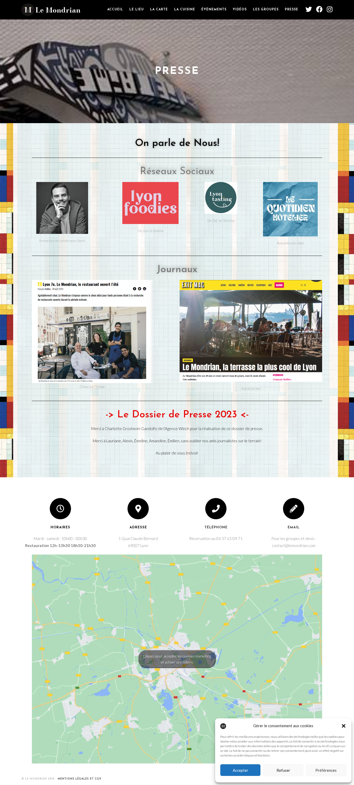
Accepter (240, 770)
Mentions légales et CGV (79, 778)
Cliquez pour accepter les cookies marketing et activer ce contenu (177, 659)
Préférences (326, 770)
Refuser (283, 770)
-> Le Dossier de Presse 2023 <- (177, 415)
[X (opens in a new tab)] (308, 9)
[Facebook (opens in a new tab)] (319, 9)
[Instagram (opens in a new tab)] (330, 9)
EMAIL (294, 527)
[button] (343, 725)
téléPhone (216, 527)
